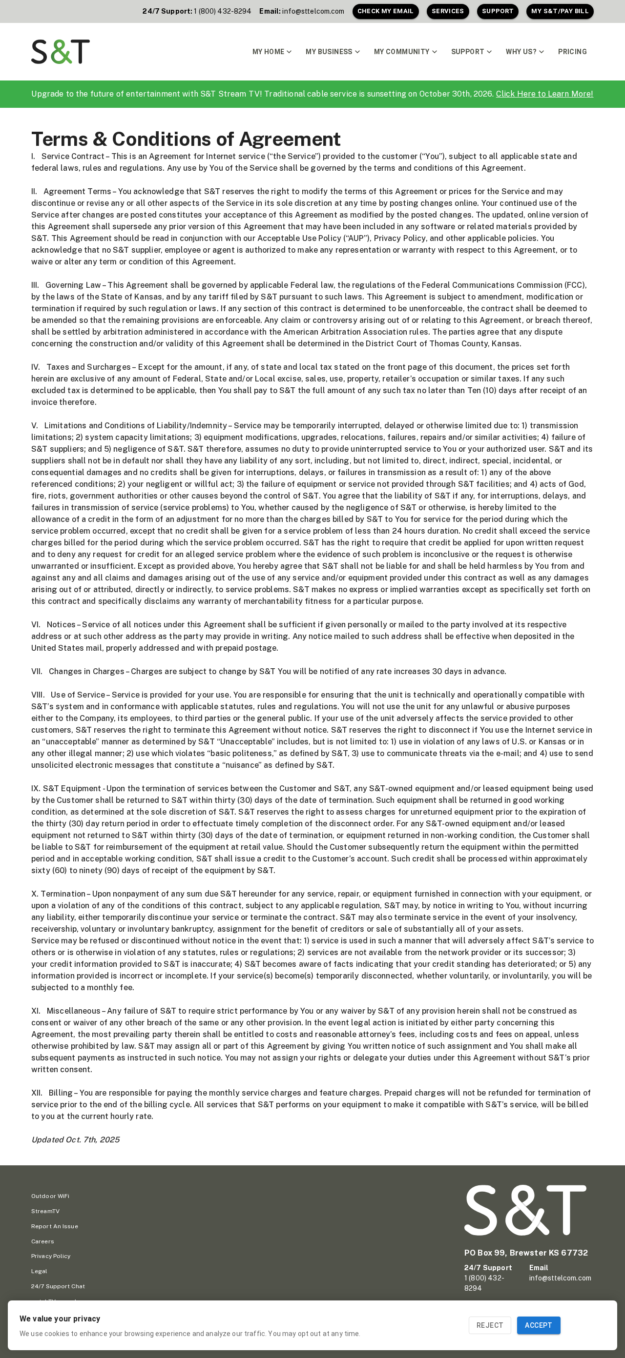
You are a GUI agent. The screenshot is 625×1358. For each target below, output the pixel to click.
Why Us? (521, 52)
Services (448, 11)
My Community (402, 52)
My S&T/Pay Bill (560, 11)
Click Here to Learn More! (545, 94)
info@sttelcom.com (313, 11)
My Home (268, 52)
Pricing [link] (572, 52)
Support (498, 11)
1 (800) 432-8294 (222, 11)
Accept (538, 1325)
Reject (490, 1325)
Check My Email (385, 11)
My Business (329, 52)
